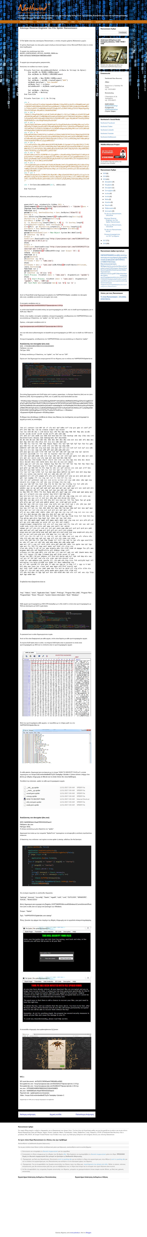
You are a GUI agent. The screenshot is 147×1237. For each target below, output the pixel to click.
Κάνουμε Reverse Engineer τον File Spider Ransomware (112, 220)
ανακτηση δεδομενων (108, 265)
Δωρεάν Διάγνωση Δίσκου (104, 22)
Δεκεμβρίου (108, 182)
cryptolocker (119, 281)
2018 (104, 179)
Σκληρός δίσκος (117, 268)
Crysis (113, 281)
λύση (115, 255)
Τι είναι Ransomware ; (85, 22)
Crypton (109, 281)
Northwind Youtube (107, 133)
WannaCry (122, 266)
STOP (110, 268)
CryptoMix (108, 270)
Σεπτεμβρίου (109, 190)
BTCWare (117, 273)
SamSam (124, 273)
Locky (106, 268)
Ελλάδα (118, 279)
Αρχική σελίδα (55, 1114)
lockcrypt (111, 273)
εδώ (64, 1154)
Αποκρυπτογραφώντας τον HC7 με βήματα (112, 235)
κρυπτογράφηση (113, 284)
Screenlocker (114, 266)
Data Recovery (108, 263)
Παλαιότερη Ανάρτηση (85, 1114)
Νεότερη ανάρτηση (27, 1114)
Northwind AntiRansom (108, 137)
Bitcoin (120, 255)
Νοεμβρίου (108, 185)
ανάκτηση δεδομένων (105, 272)
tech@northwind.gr (111, 109)
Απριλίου (108, 202)
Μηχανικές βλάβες (106, 286)
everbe (114, 279)
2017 (104, 240)
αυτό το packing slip (65, 1159)
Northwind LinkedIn (107, 130)
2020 (104, 173)
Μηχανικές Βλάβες (42, 22)
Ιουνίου (107, 196)
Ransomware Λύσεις (26, 22)
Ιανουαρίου (108, 211)
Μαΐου (107, 199)
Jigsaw (121, 258)
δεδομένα (113, 286)
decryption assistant (113, 275)
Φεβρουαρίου (109, 208)
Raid (73, 22)
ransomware (107, 255)
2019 (104, 176)
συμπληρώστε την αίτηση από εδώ (96, 1164)
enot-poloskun (75, 1232)
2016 (104, 243)
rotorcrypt (119, 277)
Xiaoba (109, 279)
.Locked (123, 279)
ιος (109, 283)
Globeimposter (117, 270)
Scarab (106, 260)
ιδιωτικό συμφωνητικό (50, 1151)
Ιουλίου (107, 193)
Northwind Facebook (108, 123)
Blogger (88, 1232)
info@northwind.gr (111, 106)
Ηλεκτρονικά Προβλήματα (60, 22)
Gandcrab (113, 260)
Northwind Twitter (106, 126)
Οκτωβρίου (108, 188)
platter (114, 277)
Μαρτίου (108, 205)
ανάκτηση (105, 283)
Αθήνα (119, 284)
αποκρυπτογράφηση (110, 258)
